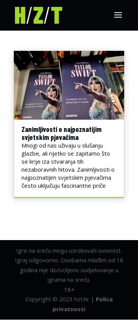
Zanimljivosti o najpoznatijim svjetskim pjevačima (61, 133)
